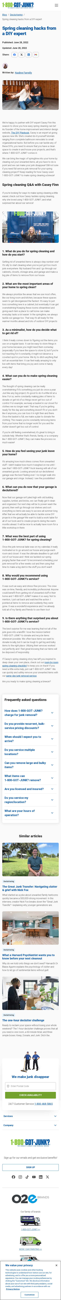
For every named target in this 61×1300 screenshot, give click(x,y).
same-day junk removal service (21, 676)
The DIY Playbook (20, 132)
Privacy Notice (13, 1289)
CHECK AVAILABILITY (30, 1095)
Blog (4, 14)
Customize (29, 1295)
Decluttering (16, 14)
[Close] (56, 1265)
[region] (30, 1280)
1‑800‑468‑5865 (43, 1103)
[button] (56, 5)
